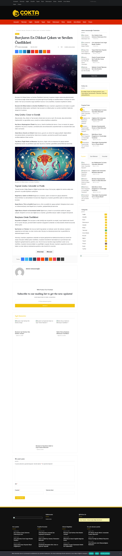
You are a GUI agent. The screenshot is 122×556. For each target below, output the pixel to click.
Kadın (14, 4)
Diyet (42, 1)
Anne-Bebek (66, 1)
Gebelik (60, 1)
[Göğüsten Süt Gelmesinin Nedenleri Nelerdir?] (86, 120)
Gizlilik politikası (105, 553)
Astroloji (40, 252)
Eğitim (84, 238)
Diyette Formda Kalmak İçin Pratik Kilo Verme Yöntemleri (98, 59)
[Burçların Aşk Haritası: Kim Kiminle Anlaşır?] (24, 325)
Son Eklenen (94, 156)
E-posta (17, 490)
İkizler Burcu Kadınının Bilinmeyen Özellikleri (63, 332)
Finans (19, 4)
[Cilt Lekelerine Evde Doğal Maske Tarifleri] (86, 45)
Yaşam (38, 1)
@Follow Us (82, 514)
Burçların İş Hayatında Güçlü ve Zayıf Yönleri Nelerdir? (44, 446)
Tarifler (84, 249)
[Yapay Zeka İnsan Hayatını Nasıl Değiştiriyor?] (86, 52)
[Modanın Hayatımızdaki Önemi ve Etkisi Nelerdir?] (86, 128)
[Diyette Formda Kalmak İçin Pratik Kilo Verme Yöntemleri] (86, 60)
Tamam (91, 553)
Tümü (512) (94, 76)
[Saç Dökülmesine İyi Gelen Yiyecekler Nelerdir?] (86, 112)
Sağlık (27, 1)
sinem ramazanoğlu (22, 47)
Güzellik (33, 1)
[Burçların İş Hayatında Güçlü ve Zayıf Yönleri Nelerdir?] (45, 382)
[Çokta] (26, 13)
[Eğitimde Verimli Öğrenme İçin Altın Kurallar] (86, 69)
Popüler (83, 156)
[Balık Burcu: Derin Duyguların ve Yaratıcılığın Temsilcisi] (86, 136)
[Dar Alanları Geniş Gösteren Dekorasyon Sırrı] (86, 37)
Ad (16, 484)
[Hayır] (120, 553)
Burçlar (23, 30)
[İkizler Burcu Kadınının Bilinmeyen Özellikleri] (66, 325)
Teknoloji (22, 1)
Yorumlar (104, 156)
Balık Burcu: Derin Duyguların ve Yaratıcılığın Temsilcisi (99, 136)
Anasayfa (15, 1)
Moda (54, 1)
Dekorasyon (49, 1)
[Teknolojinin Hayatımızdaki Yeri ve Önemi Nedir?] (86, 145)
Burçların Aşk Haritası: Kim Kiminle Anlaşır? (22, 332)
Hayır (97, 553)
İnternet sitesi (49, 490)
